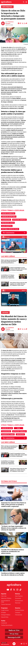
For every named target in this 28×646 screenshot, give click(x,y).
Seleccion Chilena (6, 598)
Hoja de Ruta (4, 617)
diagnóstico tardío (8, 434)
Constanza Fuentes (10, 328)
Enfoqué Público (5, 615)
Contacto (17, 612)
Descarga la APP (14, 637)
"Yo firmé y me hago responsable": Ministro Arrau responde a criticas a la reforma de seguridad (13, 528)
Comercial (4, 623)
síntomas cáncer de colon (10, 229)
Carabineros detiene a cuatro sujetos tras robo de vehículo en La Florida (13, 574)
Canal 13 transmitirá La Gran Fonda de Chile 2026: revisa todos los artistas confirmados (18, 269)
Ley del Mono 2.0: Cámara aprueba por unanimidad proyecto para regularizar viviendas (7, 276)
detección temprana (19, 219)
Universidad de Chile (5, 601)
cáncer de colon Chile (9, 216)
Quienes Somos (19, 610)
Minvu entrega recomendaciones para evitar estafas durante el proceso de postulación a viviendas (9, 261)
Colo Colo (3, 596)
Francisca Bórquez (10, 22)
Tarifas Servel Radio (6, 625)
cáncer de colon (7, 428)
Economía (18, 598)
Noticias (5, 312)
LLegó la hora (5, 610)
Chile (18, 428)
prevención (20, 434)
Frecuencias (18, 615)
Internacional (19, 600)
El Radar (3, 612)
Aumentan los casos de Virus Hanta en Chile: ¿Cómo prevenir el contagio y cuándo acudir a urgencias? (13, 504)
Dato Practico (7, 7)
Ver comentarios (8, 233)
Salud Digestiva (7, 226)
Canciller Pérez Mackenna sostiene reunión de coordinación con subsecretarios (12, 551)
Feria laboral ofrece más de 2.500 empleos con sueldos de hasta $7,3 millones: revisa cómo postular (18, 284)
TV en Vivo (14, 634)
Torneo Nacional (6, 604)
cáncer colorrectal (8, 213)
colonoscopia (6, 219)
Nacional (17, 603)
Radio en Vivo (14, 630)
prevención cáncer (8, 222)
